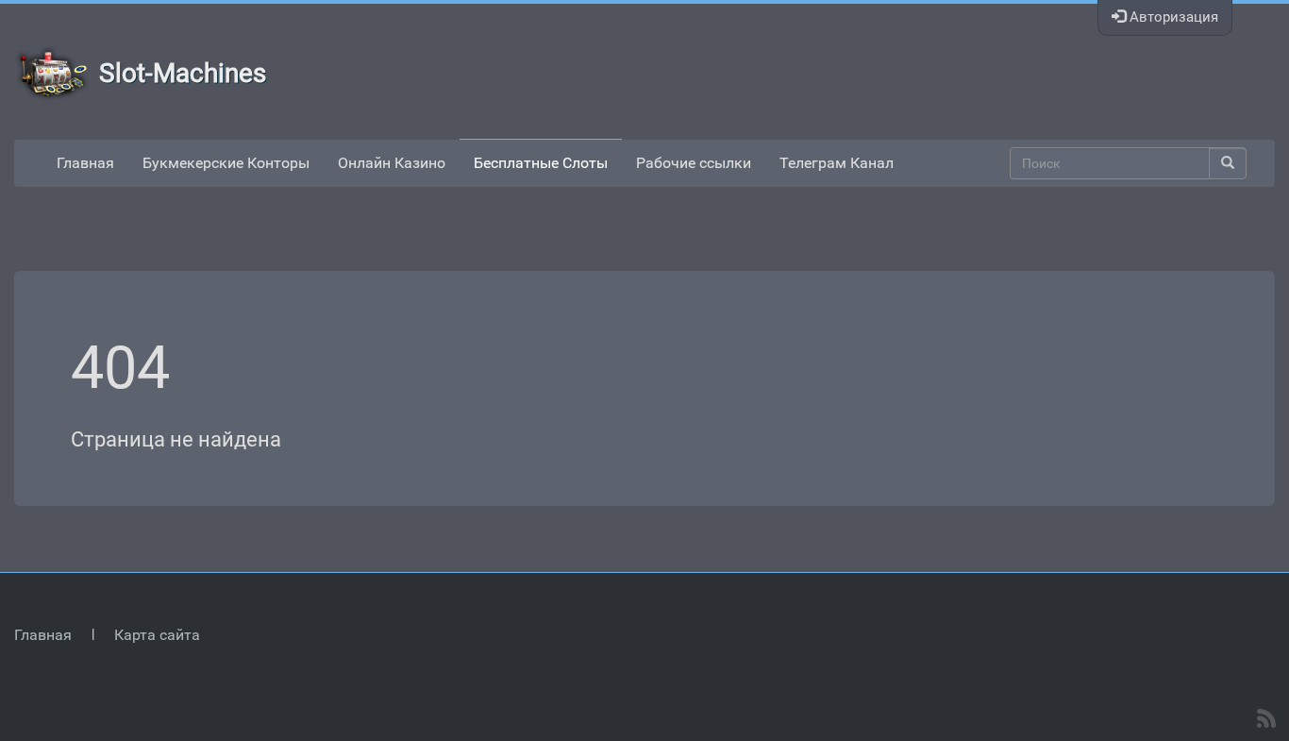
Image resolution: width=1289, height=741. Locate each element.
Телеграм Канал (836, 163)
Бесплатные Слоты (541, 163)
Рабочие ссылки (693, 163)
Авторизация (1172, 16)
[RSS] (1266, 718)
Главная (85, 163)
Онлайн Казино (391, 163)
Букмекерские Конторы (226, 163)
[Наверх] (1264, 556)
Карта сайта (157, 635)
